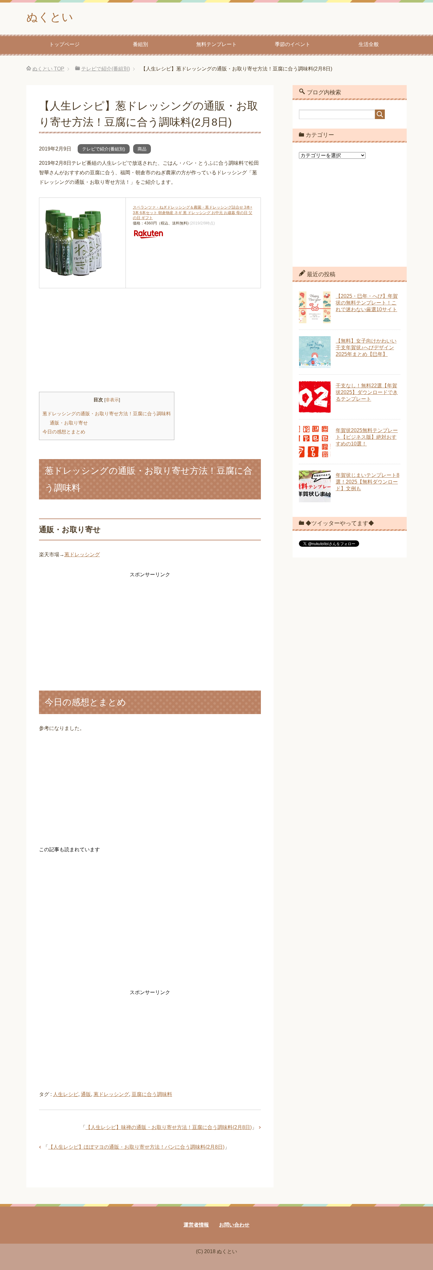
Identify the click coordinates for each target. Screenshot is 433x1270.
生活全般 (369, 44)
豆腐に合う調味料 (152, 1094)
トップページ (64, 44)
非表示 (112, 400)
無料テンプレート (216, 44)
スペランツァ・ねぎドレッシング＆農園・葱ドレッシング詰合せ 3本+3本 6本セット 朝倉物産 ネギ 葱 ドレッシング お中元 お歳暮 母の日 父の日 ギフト (192, 212)
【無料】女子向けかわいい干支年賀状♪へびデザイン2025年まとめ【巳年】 (366, 347)
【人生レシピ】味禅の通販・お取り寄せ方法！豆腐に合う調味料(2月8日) (169, 1127)
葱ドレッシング (82, 554)
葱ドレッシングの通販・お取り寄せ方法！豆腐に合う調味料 (106, 413)
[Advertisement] (150, 337)
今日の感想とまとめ (63, 431)
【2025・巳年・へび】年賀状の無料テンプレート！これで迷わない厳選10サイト (367, 302)
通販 (86, 1094)
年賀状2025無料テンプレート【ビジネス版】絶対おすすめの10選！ (367, 437)
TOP (48, 68)
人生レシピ (65, 1094)
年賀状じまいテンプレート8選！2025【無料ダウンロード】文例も (367, 481)
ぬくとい (49, 16)
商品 (142, 148)
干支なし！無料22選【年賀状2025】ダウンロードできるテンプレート (367, 392)
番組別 (140, 44)
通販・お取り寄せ (69, 422)
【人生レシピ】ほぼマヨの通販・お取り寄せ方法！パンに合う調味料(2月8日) (136, 1147)
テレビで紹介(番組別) (103, 148)
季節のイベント (292, 44)
